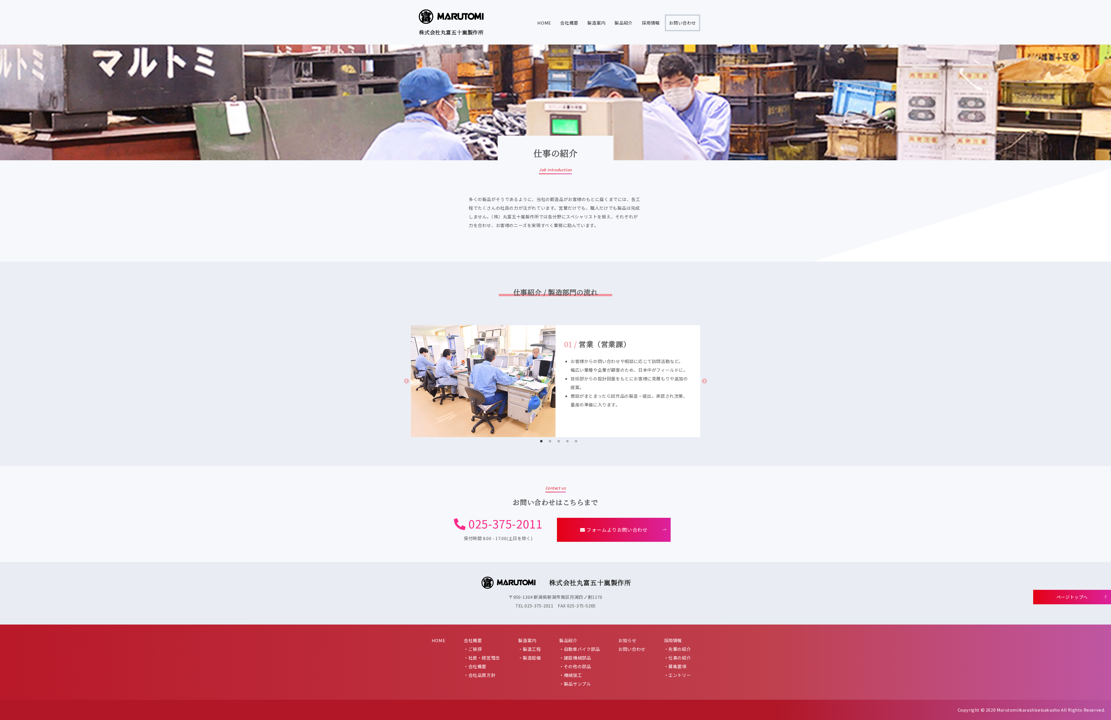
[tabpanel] (555, 381)
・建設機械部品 (575, 658)
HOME (544, 23)
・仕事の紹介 (677, 658)
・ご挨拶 (473, 649)
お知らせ (627, 640)
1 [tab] (541, 441)
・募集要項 (675, 666)
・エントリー (677, 675)
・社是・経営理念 (482, 658)
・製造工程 (529, 649)
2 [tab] (550, 441)
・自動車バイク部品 (579, 649)
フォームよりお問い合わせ (616, 529)
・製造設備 (529, 658)
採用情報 (651, 23)
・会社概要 (475, 666)
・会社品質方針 (479, 675)
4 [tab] (567, 441)
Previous (406, 381)
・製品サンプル (575, 684)
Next (704, 381)
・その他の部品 (575, 666)
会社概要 (569, 23)
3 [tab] (559, 441)
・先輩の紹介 (677, 649)
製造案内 (596, 23)
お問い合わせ (682, 23)
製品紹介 (623, 23)
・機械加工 (570, 675)
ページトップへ (1072, 597)
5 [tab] (576, 441)
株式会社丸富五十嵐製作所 (451, 32)
